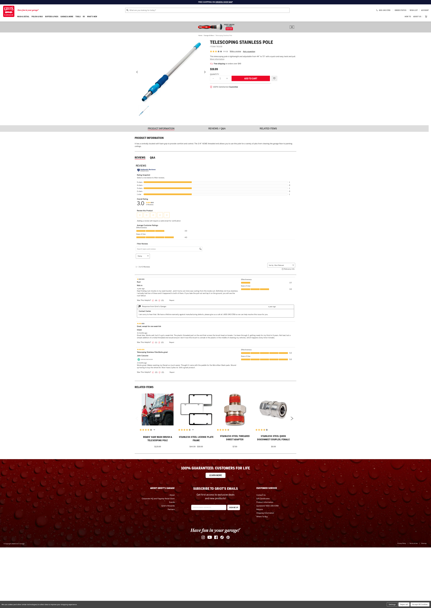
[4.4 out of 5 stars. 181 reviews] (185, 430)
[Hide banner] (292, 27)
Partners (171, 509)
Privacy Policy (401, 543)
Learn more (215, 475)
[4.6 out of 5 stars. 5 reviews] (223, 430)
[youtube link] (210, 537)
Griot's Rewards (168, 506)
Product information (149, 138)
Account (425, 10)
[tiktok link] (222, 537)
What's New (92, 16)
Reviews (140, 157)
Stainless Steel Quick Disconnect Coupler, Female (273, 438)
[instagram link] (203, 537)
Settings (392, 604)
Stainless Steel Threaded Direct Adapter (235, 438)
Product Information (264, 502)
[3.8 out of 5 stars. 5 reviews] (262, 430)
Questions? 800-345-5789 (267, 506)
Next (292, 419)
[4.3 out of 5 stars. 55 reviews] (146, 430)
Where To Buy (262, 517)
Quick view (157, 405)
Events (172, 502)
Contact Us (261, 495)
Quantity (214, 74)
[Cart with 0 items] (426, 16)
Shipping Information (265, 513)
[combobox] (207, 10)
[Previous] (137, 72)
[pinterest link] (228, 537)
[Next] (204, 72)
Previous (136, 419)
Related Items (144, 387)
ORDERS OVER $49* (224, 2)
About (172, 495)
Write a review (235, 51)
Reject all (404, 604)
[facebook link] (216, 537)
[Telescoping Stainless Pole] (171, 72)
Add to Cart (157, 412)
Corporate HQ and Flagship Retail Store (158, 499)
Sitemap (424, 543)
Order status (400, 10)
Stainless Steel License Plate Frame (196, 439)
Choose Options (196, 412)
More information (217, 59)
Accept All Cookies (420, 604)
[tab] (162, 128)
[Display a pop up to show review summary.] (154, 430)
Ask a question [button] (249, 51)
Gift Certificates (263, 499)
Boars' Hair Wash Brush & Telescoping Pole (157, 439)
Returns (259, 509)
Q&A (152, 157)
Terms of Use (413, 543)
